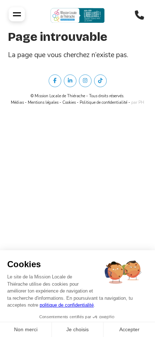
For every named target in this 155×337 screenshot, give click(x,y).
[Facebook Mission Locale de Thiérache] (55, 80)
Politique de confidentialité (103, 102)
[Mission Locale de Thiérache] (77, 15)
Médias (17, 102)
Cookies (69, 102)
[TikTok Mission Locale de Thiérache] (100, 80)
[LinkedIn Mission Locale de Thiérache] (70, 80)
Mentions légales (43, 102)
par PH (137, 102)
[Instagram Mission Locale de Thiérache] (85, 80)
